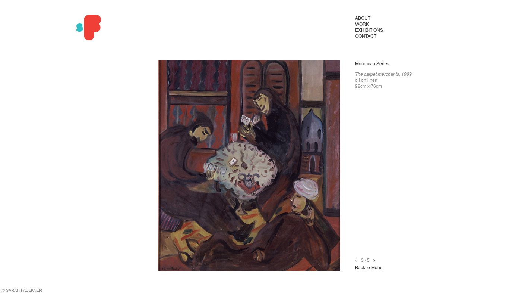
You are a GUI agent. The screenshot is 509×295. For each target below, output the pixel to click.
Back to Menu (369, 267)
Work (362, 24)
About (362, 18)
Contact (365, 35)
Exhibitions (369, 30)
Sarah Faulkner (89, 28)
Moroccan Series (372, 63)
